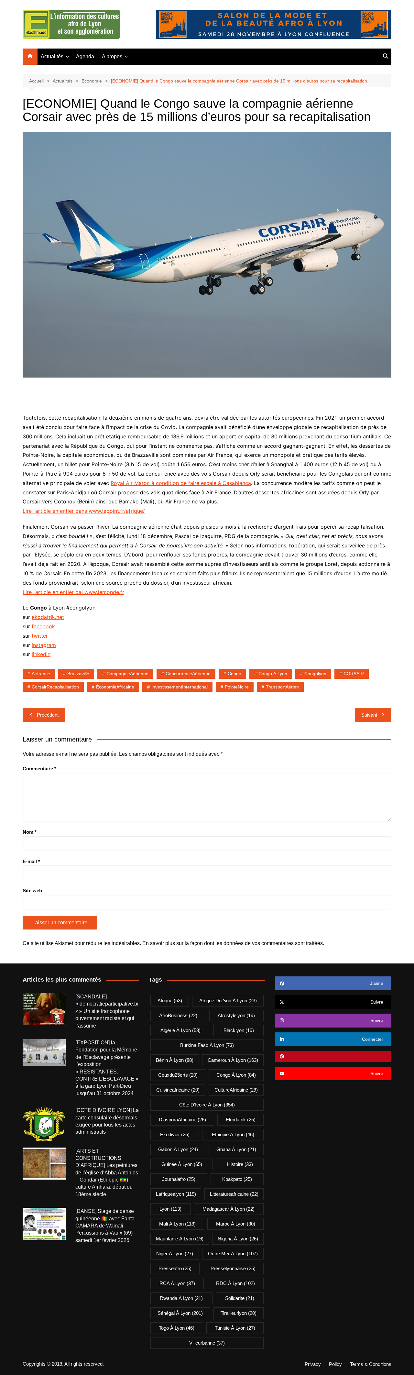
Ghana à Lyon (236, 1149)
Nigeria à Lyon (238, 1238)
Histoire (240, 1164)
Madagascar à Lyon (228, 1209)
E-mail (31, 861)
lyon (170, 1209)
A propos (112, 56)
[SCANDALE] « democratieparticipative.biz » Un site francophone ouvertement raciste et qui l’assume (106, 1011)
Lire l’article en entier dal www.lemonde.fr (73, 592)
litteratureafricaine (234, 1194)
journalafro (178, 1179)
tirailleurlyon (238, 1313)
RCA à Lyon (177, 1283)
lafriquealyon (176, 1194)
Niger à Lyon (174, 1253)
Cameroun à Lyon (233, 1060)
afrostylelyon (236, 1015)
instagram (44, 645)
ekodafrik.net (48, 617)
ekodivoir (175, 1134)
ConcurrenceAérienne (188, 673)
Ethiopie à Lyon (233, 1134)
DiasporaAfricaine (182, 1119)
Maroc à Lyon (235, 1223)
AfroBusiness (178, 1015)
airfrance (41, 673)
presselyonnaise (233, 1268)
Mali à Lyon (177, 1223)
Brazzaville (78, 673)
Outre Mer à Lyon (233, 1253)
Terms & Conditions (370, 1364)
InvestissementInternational (179, 686)
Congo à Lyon (272, 673)
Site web (32, 890)
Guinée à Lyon (181, 1164)
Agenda (85, 56)
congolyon (315, 673)
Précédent (48, 715)
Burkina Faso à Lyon (207, 1045)
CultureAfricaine (236, 1090)
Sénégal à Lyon (180, 1313)
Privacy (313, 1364)
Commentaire (39, 768)
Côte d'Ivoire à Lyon (207, 1104)
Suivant (369, 715)
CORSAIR (353, 673)
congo (234, 673)
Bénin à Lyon (174, 1060)
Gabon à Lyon (178, 1149)
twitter (40, 635)
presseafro (174, 1268)
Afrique (170, 1000)
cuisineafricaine (178, 1090)
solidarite (239, 1298)
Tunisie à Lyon (235, 1328)
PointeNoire (237, 686)
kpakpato (237, 1179)
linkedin (41, 654)
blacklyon (238, 1030)
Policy (335, 1364)
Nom (30, 832)
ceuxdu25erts (178, 1075)
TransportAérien (282, 686)
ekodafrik (241, 1119)
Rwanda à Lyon (181, 1298)
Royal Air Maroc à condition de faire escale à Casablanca (181, 483)
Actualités (52, 56)
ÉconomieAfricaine (115, 686)
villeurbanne (207, 1343)
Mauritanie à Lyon (179, 1238)
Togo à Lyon (176, 1328)
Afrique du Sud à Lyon (228, 1000)
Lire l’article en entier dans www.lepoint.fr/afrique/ (84, 511)
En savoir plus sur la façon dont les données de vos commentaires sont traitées (232, 943)
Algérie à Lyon (180, 1030)
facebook (43, 626)
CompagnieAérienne (127, 673)
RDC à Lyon (235, 1283)
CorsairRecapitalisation (55, 686)
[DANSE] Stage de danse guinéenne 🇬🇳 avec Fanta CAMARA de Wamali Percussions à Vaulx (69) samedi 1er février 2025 (105, 1225)
